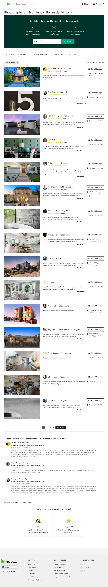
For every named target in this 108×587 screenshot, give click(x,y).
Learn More (29, 502)
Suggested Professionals (62, 577)
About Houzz (32, 564)
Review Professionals (61, 574)
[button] (4, 4)
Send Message (96, 69)
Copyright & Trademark (35, 580)
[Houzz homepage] (8, 4)
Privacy (35, 577)
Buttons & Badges (60, 564)
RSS (85, 571)
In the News (32, 567)
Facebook (87, 567)
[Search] (13, 4)
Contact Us (31, 574)
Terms (30, 577)
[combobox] (23, 4)
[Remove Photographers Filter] (18, 62)
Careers (30, 570)
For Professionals (59, 570)
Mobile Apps (58, 567)
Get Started (68, 41)
